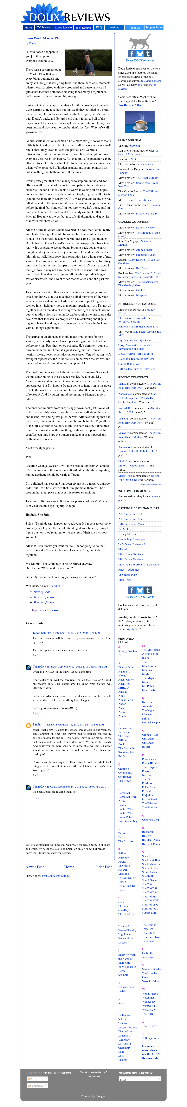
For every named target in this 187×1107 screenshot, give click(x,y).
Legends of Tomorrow (124, 1037)
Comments (36, 1086)
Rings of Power (151, 844)
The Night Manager (148, 712)
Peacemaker (149, 759)
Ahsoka (122, 692)
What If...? (148, 1010)
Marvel (122, 549)
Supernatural (149, 912)
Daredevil (124, 793)
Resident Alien (151, 840)
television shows (151, 81)
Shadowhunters (151, 864)
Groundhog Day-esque (131, 539)
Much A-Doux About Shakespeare (138, 564)
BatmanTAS (125, 728)
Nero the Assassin (147, 704)
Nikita (146, 718)
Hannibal (123, 926)
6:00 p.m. (135, 145)
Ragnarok (148, 832)
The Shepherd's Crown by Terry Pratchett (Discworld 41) (139, 275)
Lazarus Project (127, 1027)
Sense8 (146, 856)
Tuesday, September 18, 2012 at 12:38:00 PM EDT (74, 724)
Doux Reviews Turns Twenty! (135, 354)
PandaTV (58, 586)
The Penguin (149, 767)
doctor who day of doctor (138, 478)
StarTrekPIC (149, 896)
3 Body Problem (127, 651)
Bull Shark (142, 268)
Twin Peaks (149, 941)
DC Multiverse (127, 529)
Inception (141, 295)
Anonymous (125, 394)
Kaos (121, 1003)
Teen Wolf (53, 610)
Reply (36, 655)
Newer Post (35, 866)
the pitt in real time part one (139, 420)
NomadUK (124, 408)
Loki (121, 1052)
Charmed (123, 768)
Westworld (148, 1006)
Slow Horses (149, 872)
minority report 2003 (131, 465)
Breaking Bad (126, 752)
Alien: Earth (125, 700)
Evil (120, 837)
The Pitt (147, 779)
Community (125, 772)
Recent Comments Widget (153, 484)
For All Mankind (123, 872)
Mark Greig (125, 461)
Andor (122, 704)
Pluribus (147, 783)
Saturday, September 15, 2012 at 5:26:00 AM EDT (71, 633)
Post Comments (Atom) (56, 876)
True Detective (151, 937)
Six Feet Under (151, 868)
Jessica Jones (126, 987)
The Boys (123, 736)
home (44, 602)
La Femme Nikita (124, 1017)
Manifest (147, 670)
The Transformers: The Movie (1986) (138, 283)
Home (69, 866)
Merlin (146, 674)
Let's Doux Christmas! (131, 544)
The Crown (124, 781)
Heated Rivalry (127, 930)
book (140, 85)
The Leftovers (126, 1031)
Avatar (122, 716)
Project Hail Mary (147, 213)
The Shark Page (127, 574)
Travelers (147, 929)
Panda (42, 610)
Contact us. (93, 1076)
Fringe (122, 882)
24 (119, 655)
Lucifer (122, 1060)
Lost (121, 1056)
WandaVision (150, 993)
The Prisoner (149, 803)
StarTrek (147, 884)
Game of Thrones (123, 904)
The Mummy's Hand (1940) (139, 234)
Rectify (146, 836)
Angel (121, 708)
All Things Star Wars (130, 519)
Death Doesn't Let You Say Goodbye (139, 261)
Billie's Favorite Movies (132, 524)
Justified (123, 991)
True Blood (148, 933)
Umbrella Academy (147, 955)
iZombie (123, 975)
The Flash (124, 865)
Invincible (124, 963)
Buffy (121, 756)
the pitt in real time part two (139, 386)
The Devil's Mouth (147, 178)
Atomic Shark (144, 250)
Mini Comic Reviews (130, 554)
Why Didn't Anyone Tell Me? (139, 333)
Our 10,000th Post (129, 364)
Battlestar (124, 732)
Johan (36, 633)
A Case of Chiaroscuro (138, 152)
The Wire (147, 1014)
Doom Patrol (125, 817)
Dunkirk (141, 290)
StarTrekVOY (150, 908)
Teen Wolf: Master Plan (44, 38)
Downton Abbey (127, 821)
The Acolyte (125, 667)
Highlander (125, 934)
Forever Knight (127, 878)
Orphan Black (150, 735)
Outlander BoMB (148, 745)
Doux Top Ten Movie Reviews (136, 359)
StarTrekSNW (150, 900)
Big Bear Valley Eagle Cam (134, 340)
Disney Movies (127, 534)
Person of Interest (147, 773)
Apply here (133, 629)
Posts (33, 1079)
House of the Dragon (125, 940)
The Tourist (149, 925)
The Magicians (151, 650)
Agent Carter (126, 679)
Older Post (103, 866)
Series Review (145, 164)
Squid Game (149, 880)
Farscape (123, 857)
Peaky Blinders (151, 763)
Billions (123, 740)
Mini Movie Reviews (130, 559)
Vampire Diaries (151, 969)
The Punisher (150, 807)
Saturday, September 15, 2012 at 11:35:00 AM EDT (77, 666)
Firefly (122, 861)
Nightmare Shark (146, 255)
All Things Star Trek (130, 514)
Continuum (124, 776)
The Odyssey (143, 200)
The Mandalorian (149, 664)
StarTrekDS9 (149, 888)
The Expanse (126, 841)
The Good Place (127, 914)
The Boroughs (126, 748)
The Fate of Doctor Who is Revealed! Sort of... (134, 319)
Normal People (151, 722)
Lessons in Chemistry (124, 1045)
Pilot (133, 159)
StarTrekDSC (150, 892)
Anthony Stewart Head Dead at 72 (138, 326)
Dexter (122, 805)
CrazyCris (39, 666)
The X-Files (149, 1026)
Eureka (122, 833)
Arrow (122, 712)
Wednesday (149, 1001)
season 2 (46, 597)
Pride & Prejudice (129, 569)
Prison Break (149, 799)
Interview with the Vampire (127, 957)
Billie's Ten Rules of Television (136, 369)
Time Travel (125, 580)
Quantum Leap (151, 819)
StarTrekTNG (150, 904)
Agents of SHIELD (124, 686)
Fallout (122, 853)
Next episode (42, 592)
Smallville (148, 876)
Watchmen (148, 997)
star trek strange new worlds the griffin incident (137, 398)
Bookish (123, 744)
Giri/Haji (123, 910)
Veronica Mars (151, 981)
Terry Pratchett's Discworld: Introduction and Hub (134, 347)
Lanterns (123, 1023)
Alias (121, 696)
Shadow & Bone (151, 860)
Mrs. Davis (148, 690)
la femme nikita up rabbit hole (136, 449)
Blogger (100, 1096)
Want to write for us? (93, 1072)
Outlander (148, 739)
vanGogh (123, 383)
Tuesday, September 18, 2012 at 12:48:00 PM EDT (76, 786)
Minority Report (146, 227)
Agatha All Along (124, 673)
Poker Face (148, 787)
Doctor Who (125, 809)
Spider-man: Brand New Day (138, 184)
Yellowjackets (150, 1038)
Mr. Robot (148, 686)
